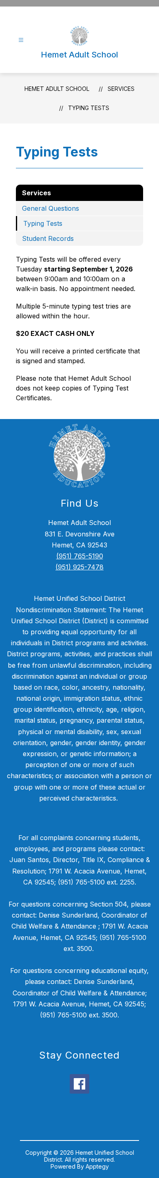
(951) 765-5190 (79, 556)
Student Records (48, 238)
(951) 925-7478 (79, 567)
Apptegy (97, 1166)
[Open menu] (21, 40)
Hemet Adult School (56, 88)
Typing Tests (88, 107)
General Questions (50, 208)
